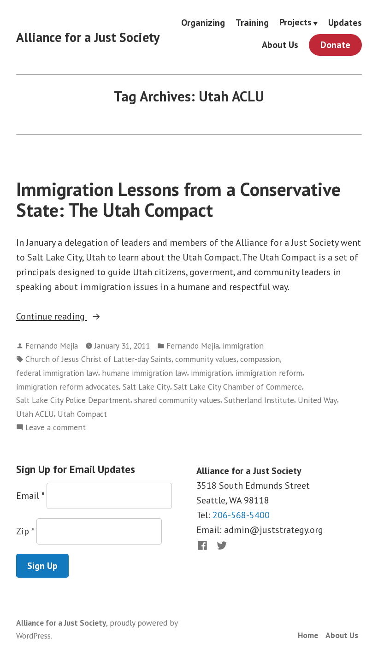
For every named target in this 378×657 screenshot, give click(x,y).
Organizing (203, 22)
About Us (280, 44)
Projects (295, 22)
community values (205, 359)
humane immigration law (144, 372)
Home (308, 635)
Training (252, 22)
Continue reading (78, 317)
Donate (335, 45)
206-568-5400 (241, 515)
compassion (260, 359)
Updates (345, 22)
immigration (243, 345)
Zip (25, 531)
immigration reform (269, 372)
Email (30, 496)
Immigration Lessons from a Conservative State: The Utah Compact (178, 199)
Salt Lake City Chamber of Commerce (238, 386)
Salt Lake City (146, 386)
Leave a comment (55, 427)
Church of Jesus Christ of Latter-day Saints (98, 359)
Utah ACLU (35, 413)
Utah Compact (82, 413)
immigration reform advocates (67, 386)
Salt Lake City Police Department (73, 400)
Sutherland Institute (259, 400)
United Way (317, 400)
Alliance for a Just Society (87, 37)
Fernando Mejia (51, 345)
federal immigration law (57, 372)
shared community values (177, 400)
